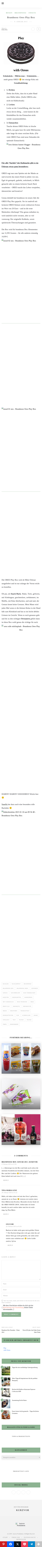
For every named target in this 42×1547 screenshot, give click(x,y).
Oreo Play (6, 1006)
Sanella (5, 804)
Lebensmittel (16, 997)
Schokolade (26, 1015)
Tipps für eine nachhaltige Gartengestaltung (25, 1367)
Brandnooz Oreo (22, 988)
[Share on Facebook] (10, 1544)
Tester (29, 1019)
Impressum (21, 1539)
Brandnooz (20, 13)
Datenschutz (30, 1537)
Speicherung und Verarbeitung (13, 1307)
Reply (6, 1180)
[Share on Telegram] (31, 1544)
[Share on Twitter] (17, 1544)
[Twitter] (18, 1492)
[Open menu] (3, 3)
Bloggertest (16, 983)
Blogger (6, 983)
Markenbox (28, 997)
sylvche (10, 1224)
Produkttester (8, 1015)
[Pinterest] (28, 1492)
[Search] (39, 4)
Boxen (9, 13)
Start (5, 1537)
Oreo (32, 1001)
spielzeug (6, 1019)
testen (21, 1019)
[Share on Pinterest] (3, 1544)
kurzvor (6, 997)
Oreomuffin (27, 1006)
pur (17, 1015)
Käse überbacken (29, 992)
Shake (36, 1015)
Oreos (5, 1010)
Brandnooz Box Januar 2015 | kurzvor (20, 1162)
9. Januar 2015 (21, 21)
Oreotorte (13, 1010)
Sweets (32, 13)
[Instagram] (23, 1492)
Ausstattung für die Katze (19, 1400)
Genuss (5, 992)
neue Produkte (22, 1001)
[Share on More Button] (38, 1544)
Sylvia (4, 30)
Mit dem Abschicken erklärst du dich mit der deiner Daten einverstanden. (18, 1307)
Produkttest (25, 1010)
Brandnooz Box (8, 988)
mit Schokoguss (8, 1001)
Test (14, 1019)
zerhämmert (14, 1024)
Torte (5, 1024)
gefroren (34, 988)
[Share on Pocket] (24, 1544)
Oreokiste (16, 1006)
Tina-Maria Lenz (9, 1190)
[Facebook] (14, 1492)
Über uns (16, 1537)
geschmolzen (15, 992)
